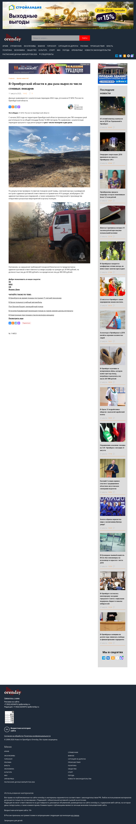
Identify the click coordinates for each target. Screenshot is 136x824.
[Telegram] (16, 107)
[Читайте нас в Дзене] (128, 55)
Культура (43, 50)
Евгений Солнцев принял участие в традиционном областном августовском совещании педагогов (110, 485)
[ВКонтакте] (10, 107)
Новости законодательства (98, 50)
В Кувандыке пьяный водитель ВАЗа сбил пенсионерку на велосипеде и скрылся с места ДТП (112, 559)
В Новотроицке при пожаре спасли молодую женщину (31, 315)
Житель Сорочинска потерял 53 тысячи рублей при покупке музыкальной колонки (112, 230)
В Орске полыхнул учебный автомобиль (25, 302)
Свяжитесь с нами (12, 698)
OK (10, 287)
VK (10, 282)
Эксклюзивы (30, 46)
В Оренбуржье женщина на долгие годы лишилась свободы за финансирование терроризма (112, 637)
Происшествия (97, 46)
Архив (5, 46)
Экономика (19, 50)
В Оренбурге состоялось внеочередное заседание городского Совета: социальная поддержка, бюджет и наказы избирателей (112, 598)
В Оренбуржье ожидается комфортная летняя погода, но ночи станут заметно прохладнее (112, 266)
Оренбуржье (77, 50)
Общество (31, 50)
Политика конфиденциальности (37, 736)
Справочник (16, 46)
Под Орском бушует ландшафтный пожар (26, 306)
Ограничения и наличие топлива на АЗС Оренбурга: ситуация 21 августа (112, 447)
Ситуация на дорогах (68, 46)
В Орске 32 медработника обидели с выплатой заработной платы (112, 412)
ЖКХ (58, 50)
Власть (110, 46)
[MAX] (19, 107)
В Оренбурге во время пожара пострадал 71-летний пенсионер (35, 298)
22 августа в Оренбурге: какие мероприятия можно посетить (111, 300)
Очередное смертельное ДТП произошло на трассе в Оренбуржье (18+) (111, 157)
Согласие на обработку (14, 736)
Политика (7, 50)
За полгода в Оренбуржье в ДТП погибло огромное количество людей (112, 335)
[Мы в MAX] (132, 55)
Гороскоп (51, 46)
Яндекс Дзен (14, 289)
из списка (75, 815)
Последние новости (107, 91)
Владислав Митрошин (78, 108)
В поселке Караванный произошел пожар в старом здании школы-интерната (41, 311)
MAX (11, 284)
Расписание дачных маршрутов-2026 (20, 54)
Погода (65, 50)
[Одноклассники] (13, 107)
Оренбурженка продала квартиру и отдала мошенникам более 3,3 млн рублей (112, 194)
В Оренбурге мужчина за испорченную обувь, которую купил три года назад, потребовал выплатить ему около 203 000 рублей (111, 373)
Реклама (84, 46)
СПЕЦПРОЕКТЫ (47, 54)
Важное (41, 46)
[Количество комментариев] (116, 127)
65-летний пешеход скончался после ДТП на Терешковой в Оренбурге (111, 121)
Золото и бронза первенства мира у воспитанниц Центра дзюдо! (111, 522)
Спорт (52, 50)
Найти (84, 38)
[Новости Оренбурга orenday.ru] (12, 38)
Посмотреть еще (16, 318)
